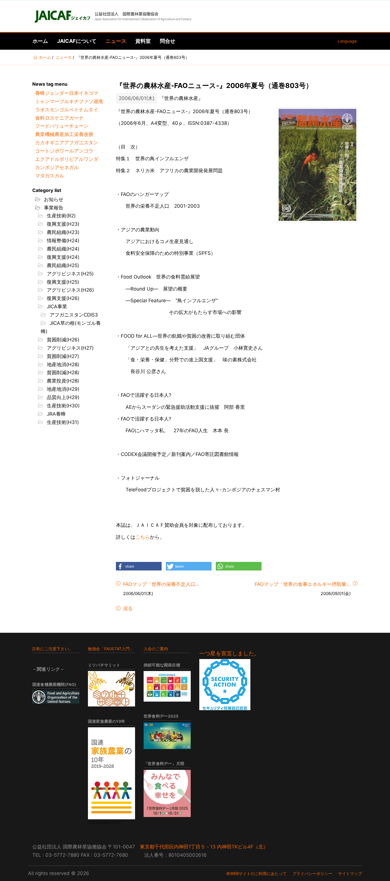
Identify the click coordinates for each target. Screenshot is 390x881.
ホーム (40, 41)
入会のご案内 (156, 648)
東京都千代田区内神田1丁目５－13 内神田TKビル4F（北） (204, 847)
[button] (139, 566)
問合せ (167, 41)
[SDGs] (167, 686)
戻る (127, 608)
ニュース (116, 41)
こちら (142, 537)
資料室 (143, 41)
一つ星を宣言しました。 (229, 653)
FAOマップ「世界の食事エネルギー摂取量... (303, 584)
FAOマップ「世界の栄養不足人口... (161, 584)
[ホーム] (112, 16)
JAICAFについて (77, 41)
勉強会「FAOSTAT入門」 (111, 648)
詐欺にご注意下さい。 (52, 648)
